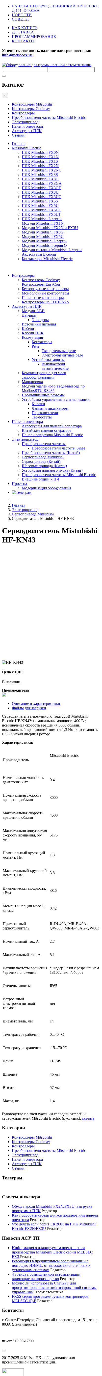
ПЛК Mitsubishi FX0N (40, 152)
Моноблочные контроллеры (45, 293)
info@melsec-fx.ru (17, 1332)
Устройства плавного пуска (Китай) (52, 470)
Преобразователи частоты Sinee (58, 448)
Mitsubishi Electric (26, 148)
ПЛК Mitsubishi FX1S (40, 161)
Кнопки (38, 404)
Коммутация (32, 337)
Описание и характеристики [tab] (36, 703)
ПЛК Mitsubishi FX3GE (41, 188)
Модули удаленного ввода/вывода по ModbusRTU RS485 (53, 388)
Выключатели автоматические (55, 366)
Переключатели (45, 413)
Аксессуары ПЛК (27, 131)
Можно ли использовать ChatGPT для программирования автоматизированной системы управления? (54, 1287)
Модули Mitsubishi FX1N (43, 223)
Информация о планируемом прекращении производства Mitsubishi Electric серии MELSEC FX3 (52, 1252)
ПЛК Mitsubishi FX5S (40, 201)
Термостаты (42, 417)
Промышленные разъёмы (43, 395)
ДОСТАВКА (23, 32)
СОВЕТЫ (20, 19)
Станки (18, 135)
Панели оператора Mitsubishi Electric (52, 435)
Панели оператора (27, 126)
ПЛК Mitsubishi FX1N (40, 157)
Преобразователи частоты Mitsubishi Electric (49, 117)
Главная (18, 143)
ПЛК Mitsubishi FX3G (40, 179)
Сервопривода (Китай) (41, 461)
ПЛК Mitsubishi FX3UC (41, 197)
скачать (88, 1118)
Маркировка (32, 382)
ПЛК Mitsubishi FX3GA (42, 183)
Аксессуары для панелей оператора (52, 426)
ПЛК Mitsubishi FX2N (40, 166)
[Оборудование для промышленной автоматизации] (46, 65)
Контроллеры (23, 113)
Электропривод (25, 122)
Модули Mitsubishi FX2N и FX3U (50, 228)
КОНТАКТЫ (23, 41)
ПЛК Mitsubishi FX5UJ (41, 214)
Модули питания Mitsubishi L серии (52, 250)
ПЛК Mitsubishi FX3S (40, 174)
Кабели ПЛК (33, 333)
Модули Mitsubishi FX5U (43, 236)
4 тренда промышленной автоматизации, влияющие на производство (46, 1276)
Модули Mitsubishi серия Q (44, 245)
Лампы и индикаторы (50, 408)
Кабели (28, 328)
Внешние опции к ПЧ (40, 479)
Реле (35, 346)
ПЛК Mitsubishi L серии (42, 219)
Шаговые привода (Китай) (44, 466)
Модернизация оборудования (46, 488)
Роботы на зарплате (18, 1187)
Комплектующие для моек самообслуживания (44, 375)
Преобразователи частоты (44, 444)
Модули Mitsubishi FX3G (43, 232)
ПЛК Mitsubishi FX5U (40, 205)
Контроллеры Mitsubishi (32, 104)
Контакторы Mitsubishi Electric (47, 259)
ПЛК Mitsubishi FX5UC (41, 210)
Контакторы (42, 342)
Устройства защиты (48, 359)
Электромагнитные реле (62, 355)
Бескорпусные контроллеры (45, 289)
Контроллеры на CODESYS (45, 302)
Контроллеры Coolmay (31, 109)
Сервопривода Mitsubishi (43, 457)
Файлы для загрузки (29, 708)
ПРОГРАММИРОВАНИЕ (34, 36)
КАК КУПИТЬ (24, 28)
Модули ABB (33, 311)
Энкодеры (40, 320)
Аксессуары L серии (39, 254)
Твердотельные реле (59, 351)
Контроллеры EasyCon (41, 284)
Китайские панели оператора (46, 430)
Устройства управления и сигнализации (56, 399)
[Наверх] (4, 1350)
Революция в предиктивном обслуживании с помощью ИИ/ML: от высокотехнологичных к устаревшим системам (51, 1265)
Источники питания (39, 324)
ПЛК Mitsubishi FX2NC (41, 170)
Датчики (29, 315)
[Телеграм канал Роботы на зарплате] (21, 492)
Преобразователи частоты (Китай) (51, 452)
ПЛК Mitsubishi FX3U (40, 192)
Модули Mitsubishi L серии (44, 241)
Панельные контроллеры (43, 297)
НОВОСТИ (22, 15)
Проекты (19, 483)
